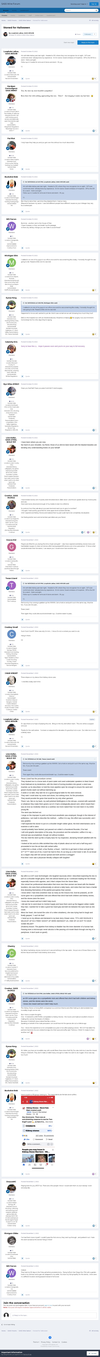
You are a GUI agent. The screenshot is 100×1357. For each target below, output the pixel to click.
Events (13, 15)
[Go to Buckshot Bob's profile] (11, 183)
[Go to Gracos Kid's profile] (11, 547)
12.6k (12, 690)
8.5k (12, 459)
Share (78, 34)
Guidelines (21, 15)
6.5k (12, 595)
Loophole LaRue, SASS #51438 (22, 33)
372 (12, 644)
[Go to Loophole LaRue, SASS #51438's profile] (5, 34)
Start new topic (69, 42)
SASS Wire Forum (10, 4)
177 (12, 1250)
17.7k (12, 107)
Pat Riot (11, 138)
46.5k (12, 155)
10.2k (12, 1199)
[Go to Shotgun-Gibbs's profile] (11, 1240)
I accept (93, 1353)
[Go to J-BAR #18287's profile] (11, 680)
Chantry (11, 946)
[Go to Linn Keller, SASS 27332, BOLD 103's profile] (11, 449)
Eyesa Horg (11, 298)
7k (12, 236)
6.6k (12, 71)
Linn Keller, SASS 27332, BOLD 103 (11, 440)
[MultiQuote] (22, 78)
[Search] (96, 10)
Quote (27, 78)
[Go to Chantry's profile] (11, 953)
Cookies (64, 1342)
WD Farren (11, 219)
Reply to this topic (88, 42)
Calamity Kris (11, 342)
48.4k (12, 401)
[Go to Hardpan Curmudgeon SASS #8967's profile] (11, 97)
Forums (4, 15)
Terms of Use (27, 1354)
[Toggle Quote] (24, 182)
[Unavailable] (38, 1132)
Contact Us (56, 1342)
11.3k (12, 194)
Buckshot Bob (11, 177)
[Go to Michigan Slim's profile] (11, 262)
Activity (14, 10)
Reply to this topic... (21, 1315)
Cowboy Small (11, 627)
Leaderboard (51, 15)
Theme (35, 1342)
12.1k (12, 273)
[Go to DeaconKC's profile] (11, 1188)
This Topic (89, 10)
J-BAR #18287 (11, 673)
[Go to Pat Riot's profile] (11, 145)
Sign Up (94, 4)
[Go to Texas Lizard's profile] (11, 585)
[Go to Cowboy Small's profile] (11, 634)
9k (12, 359)
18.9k (12, 315)
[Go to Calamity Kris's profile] (11, 348)
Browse (5, 10)
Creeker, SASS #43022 (11, 497)
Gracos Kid (11, 540)
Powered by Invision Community (50, 1346)
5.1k (12, 515)
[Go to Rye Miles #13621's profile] (11, 391)
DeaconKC (11, 1182)
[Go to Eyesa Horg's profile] (11, 304)
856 (12, 557)
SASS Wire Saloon (28, 35)
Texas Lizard (11, 578)
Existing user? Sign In (79, 4)
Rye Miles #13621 (11, 384)
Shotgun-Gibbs (11, 1233)
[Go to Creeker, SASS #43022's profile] (11, 504)
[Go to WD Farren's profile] (11, 226)
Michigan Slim (11, 256)
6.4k (12, 963)
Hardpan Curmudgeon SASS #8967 (11, 88)
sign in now (48, 1305)
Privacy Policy (45, 1342)
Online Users (39, 15)
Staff (30, 15)
